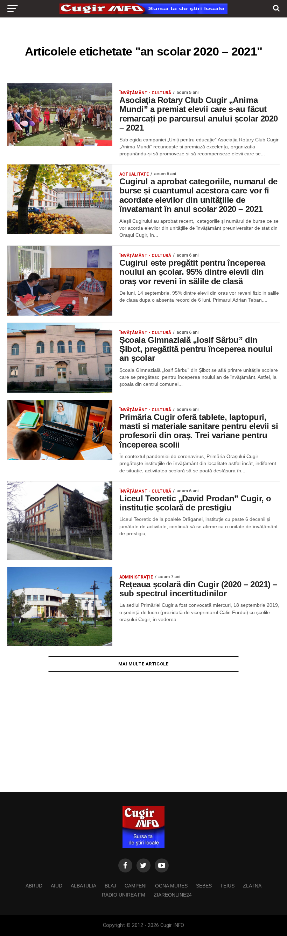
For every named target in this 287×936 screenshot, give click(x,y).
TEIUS (227, 886)
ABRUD (34, 886)
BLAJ (110, 886)
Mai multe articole (143, 663)
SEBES (204, 886)
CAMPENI (136, 886)
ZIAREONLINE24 (173, 895)
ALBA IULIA (83, 886)
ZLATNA (252, 886)
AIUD (56, 886)
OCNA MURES (171, 886)
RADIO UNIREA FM (123, 895)
